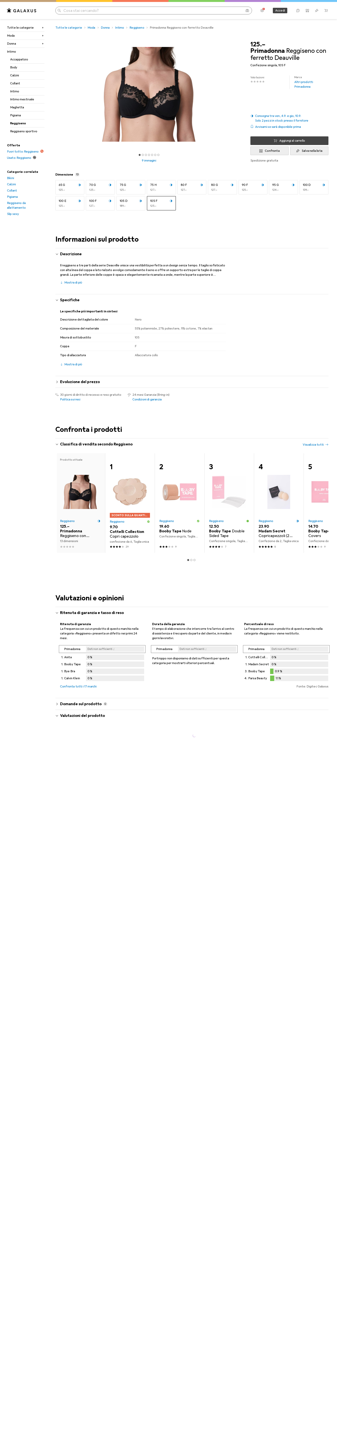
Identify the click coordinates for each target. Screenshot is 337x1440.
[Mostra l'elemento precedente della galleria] (55, 94)
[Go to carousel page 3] (194, 560)
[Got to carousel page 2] (143, 155)
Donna (11, 44)
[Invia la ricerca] (59, 10)
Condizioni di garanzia (147, 399)
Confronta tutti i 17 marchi (78, 686)
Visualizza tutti (313, 445)
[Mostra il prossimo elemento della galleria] (243, 94)
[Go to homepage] (21, 10)
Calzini (14, 75)
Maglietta (17, 107)
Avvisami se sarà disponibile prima (278, 127)
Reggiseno (18, 123)
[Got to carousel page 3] (146, 155)
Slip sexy (13, 214)
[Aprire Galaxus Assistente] (298, 10)
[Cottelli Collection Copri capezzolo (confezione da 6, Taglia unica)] (130, 503)
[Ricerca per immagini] (247, 10)
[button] (289, 118)
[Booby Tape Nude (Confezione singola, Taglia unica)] (179, 503)
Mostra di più (73, 282)
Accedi (280, 10)
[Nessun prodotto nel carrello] (326, 10)
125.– (257, 44)
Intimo (11, 52)
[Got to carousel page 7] (158, 155)
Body (13, 67)
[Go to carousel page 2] (191, 560)
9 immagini (149, 161)
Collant (15, 83)
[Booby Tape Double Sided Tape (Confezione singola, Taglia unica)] (229, 503)
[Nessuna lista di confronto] (307, 10)
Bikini (10, 178)
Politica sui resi (70, 399)
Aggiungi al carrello (292, 141)
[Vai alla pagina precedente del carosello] (62, 503)
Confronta (272, 151)
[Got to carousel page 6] (155, 155)
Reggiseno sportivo (23, 131)
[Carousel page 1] (140, 155)
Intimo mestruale (22, 99)
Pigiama (15, 115)
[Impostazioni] (262, 10)
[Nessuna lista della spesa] (317, 10)
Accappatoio (19, 59)
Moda (11, 36)
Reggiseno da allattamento (16, 205)
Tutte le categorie (20, 28)
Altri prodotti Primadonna (303, 82)
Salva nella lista (312, 151)
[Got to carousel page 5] (152, 155)
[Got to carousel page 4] (149, 155)
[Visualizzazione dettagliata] (102, 664)
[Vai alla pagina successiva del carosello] (321, 503)
